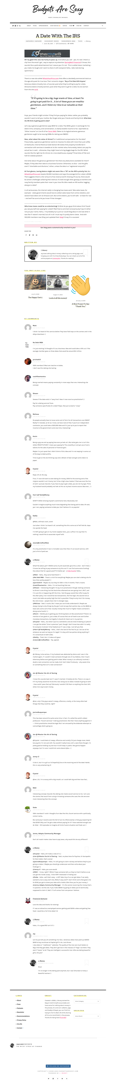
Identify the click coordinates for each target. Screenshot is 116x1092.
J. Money (36, 560)
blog (61, 217)
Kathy (35, 516)
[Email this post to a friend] (36, 235)
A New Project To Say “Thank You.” (80, 305)
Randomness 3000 (68, 41)
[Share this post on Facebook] (26, 235)
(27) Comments (61, 43)
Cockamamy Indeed (51, 41)
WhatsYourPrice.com (51, 78)
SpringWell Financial (73, 62)
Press (18, 1004)
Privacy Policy (21, 1020)
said (36, 90)
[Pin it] (33, 235)
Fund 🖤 (71, 25)
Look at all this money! (58, 298)
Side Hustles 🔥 (55, 25)
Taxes (80, 41)
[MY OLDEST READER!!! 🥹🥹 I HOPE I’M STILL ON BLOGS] (22, 1056)
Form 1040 (52, 131)
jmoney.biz (56, 258)
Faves (35, 25)
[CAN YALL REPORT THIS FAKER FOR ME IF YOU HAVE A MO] (94, 1056)
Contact (86, 25)
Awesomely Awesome (34, 41)
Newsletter (20, 1012)
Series (65, 25)
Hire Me (78, 25)
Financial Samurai (40, 899)
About (29, 25)
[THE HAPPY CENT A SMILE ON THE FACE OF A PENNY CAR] (46, 1056)
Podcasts (20, 1008)
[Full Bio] (63, 1017)
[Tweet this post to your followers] (29, 235)
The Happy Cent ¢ (35, 297)
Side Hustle (71, 571)
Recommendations (23, 1016)
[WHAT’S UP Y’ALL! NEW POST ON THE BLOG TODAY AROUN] (70, 1056)
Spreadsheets (43, 25)
